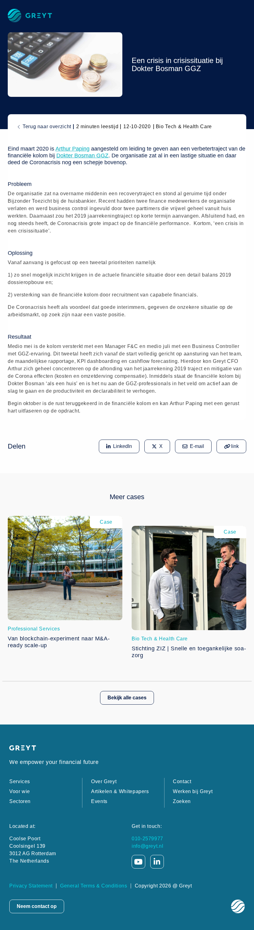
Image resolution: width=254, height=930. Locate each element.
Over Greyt (103, 781)
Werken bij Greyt (192, 791)
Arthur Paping (72, 149)
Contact (182, 781)
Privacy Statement (31, 885)
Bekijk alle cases (127, 697)
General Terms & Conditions (93, 885)
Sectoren (20, 801)
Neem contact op (37, 906)
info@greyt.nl (147, 846)
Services (19, 781)
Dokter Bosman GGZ (82, 155)
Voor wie (19, 791)
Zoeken (182, 801)
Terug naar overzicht (47, 126)
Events (99, 801)
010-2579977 (147, 838)
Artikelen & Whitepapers (120, 791)
